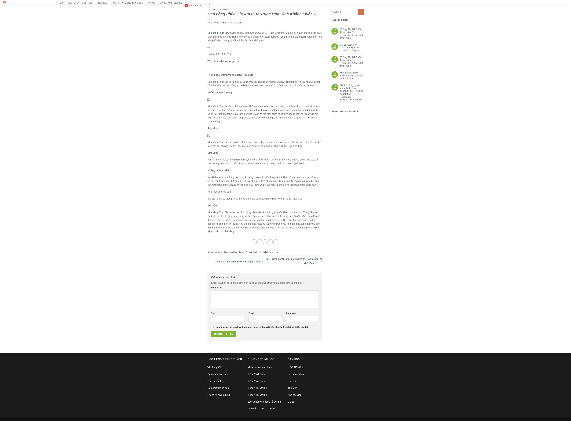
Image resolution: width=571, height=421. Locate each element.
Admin (239, 23)
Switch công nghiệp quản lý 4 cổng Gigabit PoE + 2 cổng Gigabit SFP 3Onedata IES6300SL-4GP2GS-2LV (351, 94)
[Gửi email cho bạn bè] (265, 241)
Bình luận (216, 288)
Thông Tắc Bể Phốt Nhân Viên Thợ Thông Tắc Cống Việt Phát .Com (351, 33)
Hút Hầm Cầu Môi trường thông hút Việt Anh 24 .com (351, 75)
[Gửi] (361, 12)
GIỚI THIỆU (87, 3)
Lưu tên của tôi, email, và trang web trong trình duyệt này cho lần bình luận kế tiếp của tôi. (262, 327)
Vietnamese (195, 5)
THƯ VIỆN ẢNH (164, 3)
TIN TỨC (151, 3)
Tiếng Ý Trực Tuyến (68, 3)
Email (251, 313)
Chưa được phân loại (217, 10)
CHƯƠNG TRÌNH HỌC (132, 3)
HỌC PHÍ (116, 3)
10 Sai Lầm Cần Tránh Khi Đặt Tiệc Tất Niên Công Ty (350, 47)
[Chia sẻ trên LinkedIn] (275, 241)
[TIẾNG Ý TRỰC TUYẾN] (27, 2)
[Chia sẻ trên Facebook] (254, 241)
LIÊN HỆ (178, 3)
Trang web (291, 313)
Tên (213, 313)
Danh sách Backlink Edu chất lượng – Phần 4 (238, 261)
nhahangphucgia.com (228, 61)
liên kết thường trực (270, 252)
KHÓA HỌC (102, 3)
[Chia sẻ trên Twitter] (259, 241)
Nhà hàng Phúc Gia (217, 33)
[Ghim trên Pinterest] (270, 241)
